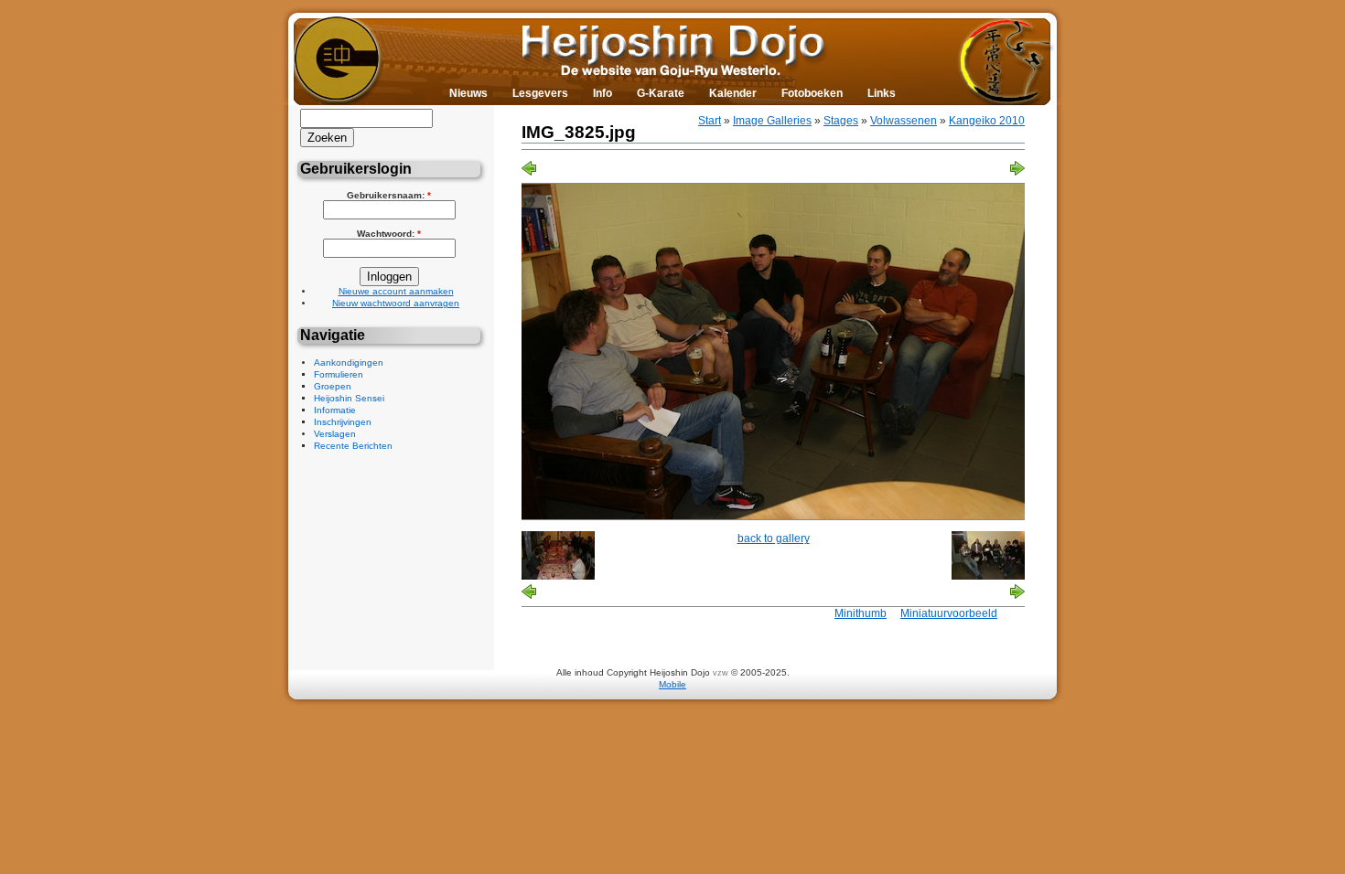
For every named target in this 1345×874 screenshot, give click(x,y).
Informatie (335, 410)
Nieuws (468, 93)
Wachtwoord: (389, 234)
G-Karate (660, 93)
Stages (840, 120)
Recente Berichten (353, 446)
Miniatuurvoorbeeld (948, 613)
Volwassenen (903, 120)
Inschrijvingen (342, 422)
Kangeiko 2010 (987, 120)
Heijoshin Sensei (349, 398)
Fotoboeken (812, 93)
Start (709, 120)
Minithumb (860, 613)
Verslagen (335, 434)
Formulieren (338, 374)
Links (881, 93)
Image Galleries (772, 120)
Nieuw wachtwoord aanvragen (395, 303)
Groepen (332, 386)
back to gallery (773, 538)
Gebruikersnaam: (389, 195)
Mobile (672, 684)
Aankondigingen (348, 362)
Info (602, 93)
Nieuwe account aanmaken (396, 291)
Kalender (733, 93)
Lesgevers (540, 93)
